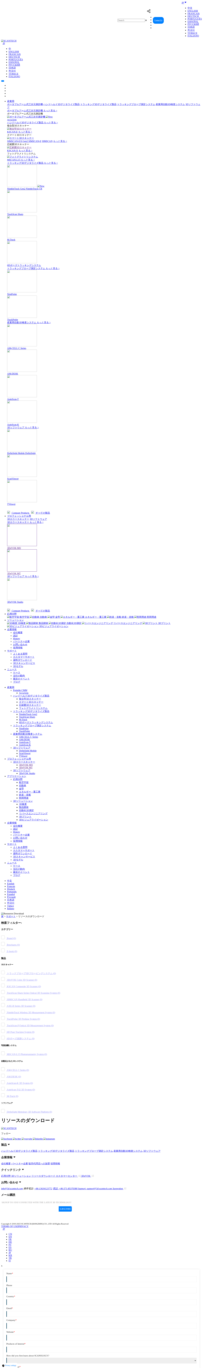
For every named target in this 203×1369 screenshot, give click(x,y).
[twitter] (17, 1139)
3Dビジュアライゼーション (33, 819)
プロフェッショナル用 (19, 516)
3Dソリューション (23, 801)
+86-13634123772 (43, 1188)
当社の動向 (19, 675)
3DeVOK (86, 1176)
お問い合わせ (20, 644)
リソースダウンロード (44, 1176)
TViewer (23, 756)
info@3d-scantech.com (12, 1188)
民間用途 (24, 798)
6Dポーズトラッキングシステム (36, 722)
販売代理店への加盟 (39, 1163)
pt (10, 1244)
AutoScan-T (25, 742)
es (10, 1247)
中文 (190, 8)
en (10, 1236)
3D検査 (23, 804)
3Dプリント (25, 816)
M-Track (23, 719)
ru (10, 1250)
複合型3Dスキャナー (30, 699)
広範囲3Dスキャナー (30, 705)
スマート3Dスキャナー (31, 702)
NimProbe (24, 728)
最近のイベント (21, 678)
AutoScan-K (25, 745)
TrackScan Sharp (27, 717)
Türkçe (192, 33)
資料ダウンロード (22, 660)
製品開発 (24, 807)
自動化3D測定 (26, 810)
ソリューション (15, 620)
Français (194, 13)
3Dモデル (18, 666)
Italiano (193, 36)
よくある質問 (20, 654)
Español (193, 21)
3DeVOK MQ (26, 765)
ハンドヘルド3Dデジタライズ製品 (61, 104)
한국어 (191, 30)
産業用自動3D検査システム (170, 104)
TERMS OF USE (9, 1226)
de (10, 1242)
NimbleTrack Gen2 (28, 714)
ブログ (16, 682)
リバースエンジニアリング (33, 813)
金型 (21, 788)
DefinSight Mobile (28, 750)
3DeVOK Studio (27, 773)
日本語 (191, 27)
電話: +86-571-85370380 (65, 1188)
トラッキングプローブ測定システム (136, 104)
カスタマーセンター (67, 1176)
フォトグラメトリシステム (33, 708)
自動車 (22, 785)
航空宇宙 (24, 782)
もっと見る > (50, 110)
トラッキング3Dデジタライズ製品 (98, 104)
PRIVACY (23, 1226)
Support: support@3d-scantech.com (95, 1188)
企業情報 (12, 629)
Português (195, 19)
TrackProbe (24, 731)
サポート (12, 650)
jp (10, 1252)
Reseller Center (172, 20)
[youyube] (27, 1139)
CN (10, 1234)
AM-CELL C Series (28, 737)
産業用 (10, 101)
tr (10, 1258)
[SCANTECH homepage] (8, 41)
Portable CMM (20, 690)
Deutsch (193, 16)
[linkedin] (38, 1139)
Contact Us (158, 20)
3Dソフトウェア (16, 427)
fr (10, 1239)
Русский (193, 24)
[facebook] (7, 1139)
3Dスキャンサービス (24, 663)
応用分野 (12, 614)
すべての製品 (42, 513)
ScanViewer (24, 753)
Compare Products (20, 513)
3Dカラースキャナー (18, 519)
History (16, 638)
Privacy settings (10, 1365)
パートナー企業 (21, 641)
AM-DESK (24, 739)
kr (10, 1255)
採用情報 (18, 647)
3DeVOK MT (26, 767)
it (10, 1260)
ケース (16, 672)
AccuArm (23, 693)
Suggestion (118, 1188)
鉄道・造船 (25, 795)
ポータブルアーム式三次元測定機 (25, 104)
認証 (15, 635)
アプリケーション (16, 776)
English (193, 11)
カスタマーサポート (23, 657)
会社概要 (18, 632)
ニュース (12, 669)
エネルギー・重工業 (29, 791)
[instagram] (49, 1139)
